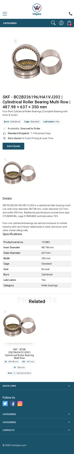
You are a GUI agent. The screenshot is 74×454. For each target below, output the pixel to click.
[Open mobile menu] (5, 14)
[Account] (61, 23)
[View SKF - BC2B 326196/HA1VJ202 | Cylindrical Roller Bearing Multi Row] (19, 326)
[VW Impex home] (37, 9)
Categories (10, 23)
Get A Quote (13, 146)
